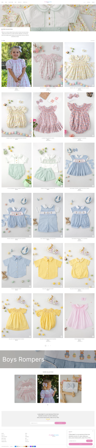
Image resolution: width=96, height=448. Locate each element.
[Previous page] (14, 389)
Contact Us (25, 2)
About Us (19, 2)
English (11, 446)
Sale (15, 2)
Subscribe (89, 440)
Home (2, 2)
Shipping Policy (4, 441)
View (25, 393)
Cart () (88, 2)
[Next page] (81, 389)
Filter (4, 40)
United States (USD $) (5, 446)
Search (93, 2)
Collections (11, 2)
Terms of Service (4, 436)
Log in (84, 2)
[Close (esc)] (93, 431)
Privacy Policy (4, 439)
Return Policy (4, 438)
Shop (6, 2)
